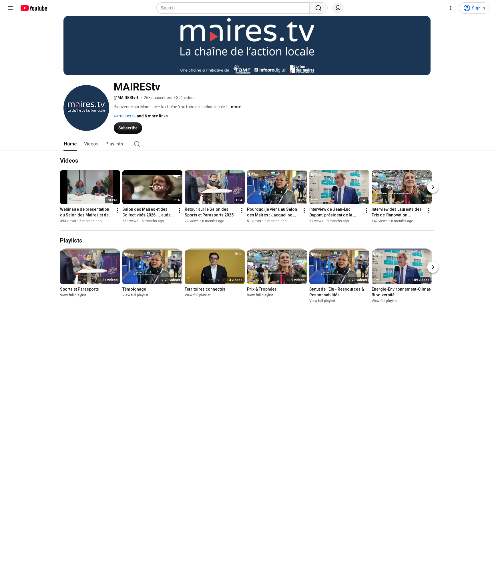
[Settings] (450, 8)
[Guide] (10, 8)
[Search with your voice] (338, 8)
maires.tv (127, 116)
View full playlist (73, 295)
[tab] (70, 144)
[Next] (433, 187)
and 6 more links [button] (152, 116)
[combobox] (234, 8)
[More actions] (117, 210)
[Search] (318, 8)
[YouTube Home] (33, 8)
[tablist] (247, 144)
